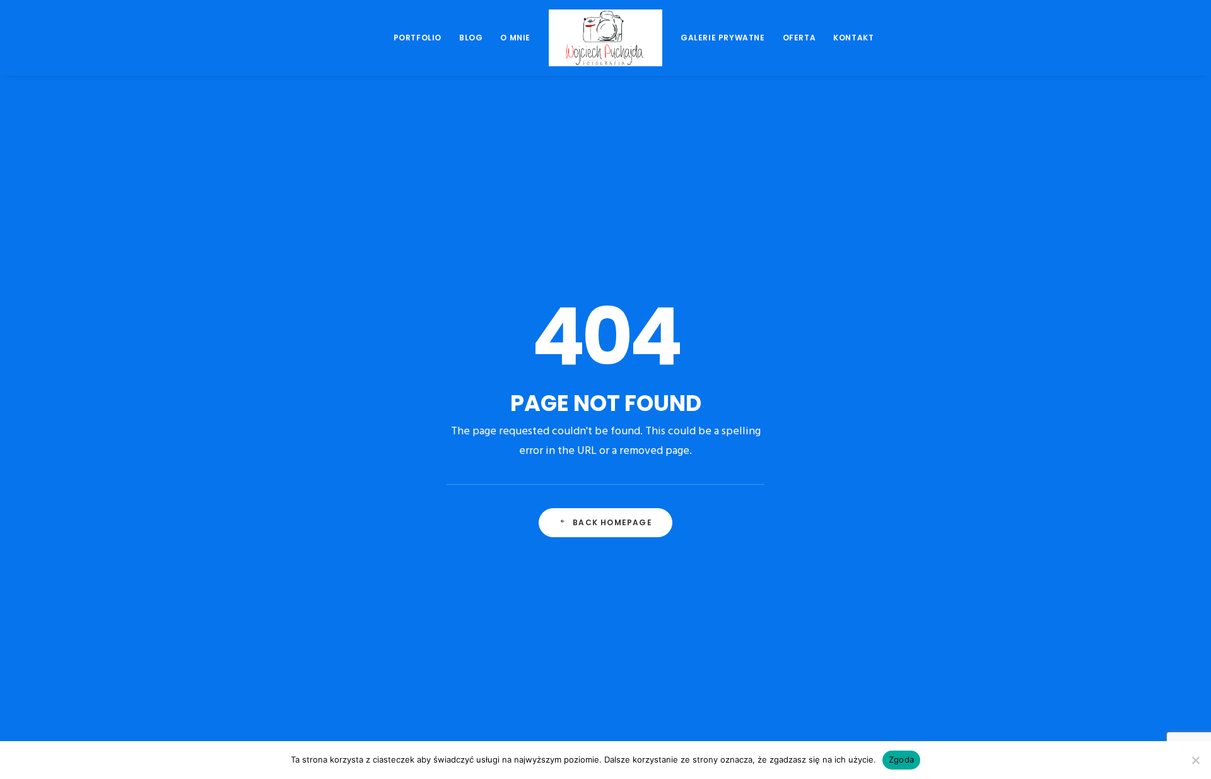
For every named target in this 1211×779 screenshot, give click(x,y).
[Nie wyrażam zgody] (1195, 760)
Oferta (799, 37)
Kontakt (853, 37)
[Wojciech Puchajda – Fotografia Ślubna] (605, 37)
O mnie (515, 37)
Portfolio (418, 37)
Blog (471, 37)
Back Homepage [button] (612, 522)
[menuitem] (417, 38)
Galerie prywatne (723, 37)
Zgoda (901, 759)
